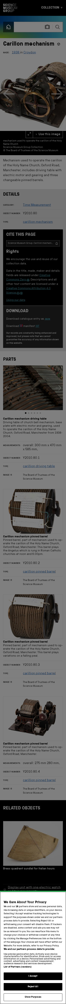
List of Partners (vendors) (18, 967)
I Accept (32, 976)
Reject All (33, 987)
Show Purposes (33, 997)
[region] (33, 948)
